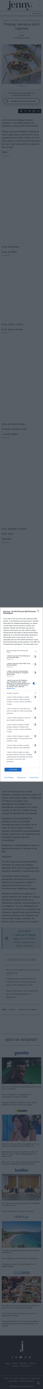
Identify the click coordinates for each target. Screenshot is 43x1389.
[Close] (39, 612)
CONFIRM (13, 770)
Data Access (21, 777)
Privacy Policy (34, 777)
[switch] (34, 656)
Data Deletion (9, 777)
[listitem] (21, 651)
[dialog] (21, 694)
